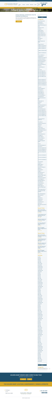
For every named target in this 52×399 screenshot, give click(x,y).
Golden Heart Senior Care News (41, 98)
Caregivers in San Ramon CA (42, 52)
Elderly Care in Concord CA (42, 82)
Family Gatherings (40, 93)
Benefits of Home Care (41, 34)
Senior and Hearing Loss (41, 145)
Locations (27, 4)
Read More (18, 21)
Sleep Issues (39, 197)
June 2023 (39, 306)
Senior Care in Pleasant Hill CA (42, 152)
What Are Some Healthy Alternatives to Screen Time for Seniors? (42, 210)
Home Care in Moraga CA (41, 114)
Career (35, 4)
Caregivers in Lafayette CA (42, 48)
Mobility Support (40, 185)
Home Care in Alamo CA (41, 110)
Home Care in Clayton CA (41, 111)
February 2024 (40, 295)
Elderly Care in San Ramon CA (42, 84)
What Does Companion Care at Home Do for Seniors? (42, 220)
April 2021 (39, 341)
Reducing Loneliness (41, 180)
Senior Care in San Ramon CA (42, 157)
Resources (31, 4)
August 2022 (40, 319)
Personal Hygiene (40, 179)
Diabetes (39, 65)
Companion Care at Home (41, 57)
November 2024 (40, 283)
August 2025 (40, 271)
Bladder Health (40, 164)
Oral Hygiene (40, 135)
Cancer (39, 39)
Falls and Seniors (40, 91)
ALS (38, 26)
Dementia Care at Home (41, 60)
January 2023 (40, 313)
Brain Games (40, 38)
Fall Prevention (40, 89)
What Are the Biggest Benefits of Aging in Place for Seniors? (42, 228)
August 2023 (40, 303)
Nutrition (39, 102)
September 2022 (40, 318)
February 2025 (40, 279)
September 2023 (40, 302)
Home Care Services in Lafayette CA (41, 119)
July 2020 (39, 353)
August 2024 (40, 287)
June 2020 (39, 354)
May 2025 (39, 275)
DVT (38, 68)
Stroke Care (39, 200)
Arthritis (39, 163)
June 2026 (39, 258)
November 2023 (40, 299)
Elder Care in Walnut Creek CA (42, 77)
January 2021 (40, 345)
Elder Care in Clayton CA (41, 72)
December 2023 (40, 298)
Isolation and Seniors (41, 128)
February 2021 (40, 343)
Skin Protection (40, 195)
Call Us (30, 379)
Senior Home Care (40, 172)
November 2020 (40, 347)
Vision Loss (39, 203)
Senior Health (40, 161)
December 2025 (40, 266)
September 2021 (40, 334)
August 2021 (40, 335)
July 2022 (39, 321)
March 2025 (39, 278)
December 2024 (40, 282)
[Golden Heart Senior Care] (26, 391)
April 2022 (39, 325)
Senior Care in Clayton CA (41, 147)
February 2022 (40, 327)
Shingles (39, 171)
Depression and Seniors (41, 64)
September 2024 (40, 286)
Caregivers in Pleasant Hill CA (42, 50)
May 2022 (39, 323)
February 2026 (40, 263)
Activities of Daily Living (41, 175)
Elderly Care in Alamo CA (41, 79)
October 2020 (40, 349)
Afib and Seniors (40, 23)
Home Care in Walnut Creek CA (42, 116)
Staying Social (40, 199)
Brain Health (40, 165)
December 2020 (40, 346)
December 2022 (40, 314)
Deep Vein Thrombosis (41, 167)
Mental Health (40, 131)
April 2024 (39, 293)
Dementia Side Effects (41, 61)
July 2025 (39, 273)
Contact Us (39, 5)
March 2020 (39, 358)
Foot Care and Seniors (41, 95)
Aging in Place (40, 176)
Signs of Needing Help (41, 193)
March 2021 (39, 342)
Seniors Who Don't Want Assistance (41, 191)
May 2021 (39, 339)
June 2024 (39, 290)
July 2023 (39, 305)
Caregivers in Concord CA (41, 45)
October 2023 (40, 301)
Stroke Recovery (40, 201)
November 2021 (40, 331)
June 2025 (39, 274)
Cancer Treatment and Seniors (41, 41)
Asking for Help (40, 30)
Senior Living (40, 173)
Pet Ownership (40, 139)
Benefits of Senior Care (41, 35)
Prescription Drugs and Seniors (41, 141)
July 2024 (39, 289)
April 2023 (39, 309)
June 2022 (39, 322)
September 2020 (40, 350)
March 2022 (39, 326)
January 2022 (40, 329)
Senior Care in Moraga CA (41, 149)
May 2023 (39, 307)
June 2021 (39, 338)
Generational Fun (40, 96)
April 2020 (39, 357)
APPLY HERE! (35, 7)
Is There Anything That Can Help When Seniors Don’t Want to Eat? (42, 215)
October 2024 (40, 285)
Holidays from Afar (40, 106)
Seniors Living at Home (41, 189)
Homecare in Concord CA (41, 123)
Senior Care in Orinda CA (41, 150)
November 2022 (40, 315)
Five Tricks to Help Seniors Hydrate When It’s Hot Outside (42, 224)
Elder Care (39, 69)
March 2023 (39, 310)
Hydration (39, 124)
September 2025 (40, 270)
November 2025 (40, 267)
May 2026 (39, 259)
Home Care (39, 107)
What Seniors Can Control (41, 204)
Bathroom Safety (40, 31)
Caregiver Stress (40, 44)
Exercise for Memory (41, 88)
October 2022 (40, 317)
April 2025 (39, 277)
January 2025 (40, 281)
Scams (39, 143)
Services (24, 4)
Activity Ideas (40, 22)
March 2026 (39, 262)
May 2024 (39, 291)
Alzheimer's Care (40, 27)
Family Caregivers (40, 92)
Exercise (39, 87)
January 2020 (40, 361)
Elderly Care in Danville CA (41, 83)
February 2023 (40, 311)
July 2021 (39, 337)
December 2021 (40, 330)
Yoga (38, 205)
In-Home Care (40, 127)
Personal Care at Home (41, 177)
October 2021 (40, 333)
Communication (40, 56)
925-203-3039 (43, 3)
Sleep (39, 103)
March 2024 (39, 294)
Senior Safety (40, 181)
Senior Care (39, 146)
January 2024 (40, 297)
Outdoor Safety (40, 136)
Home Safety (40, 184)
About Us (20, 5)
